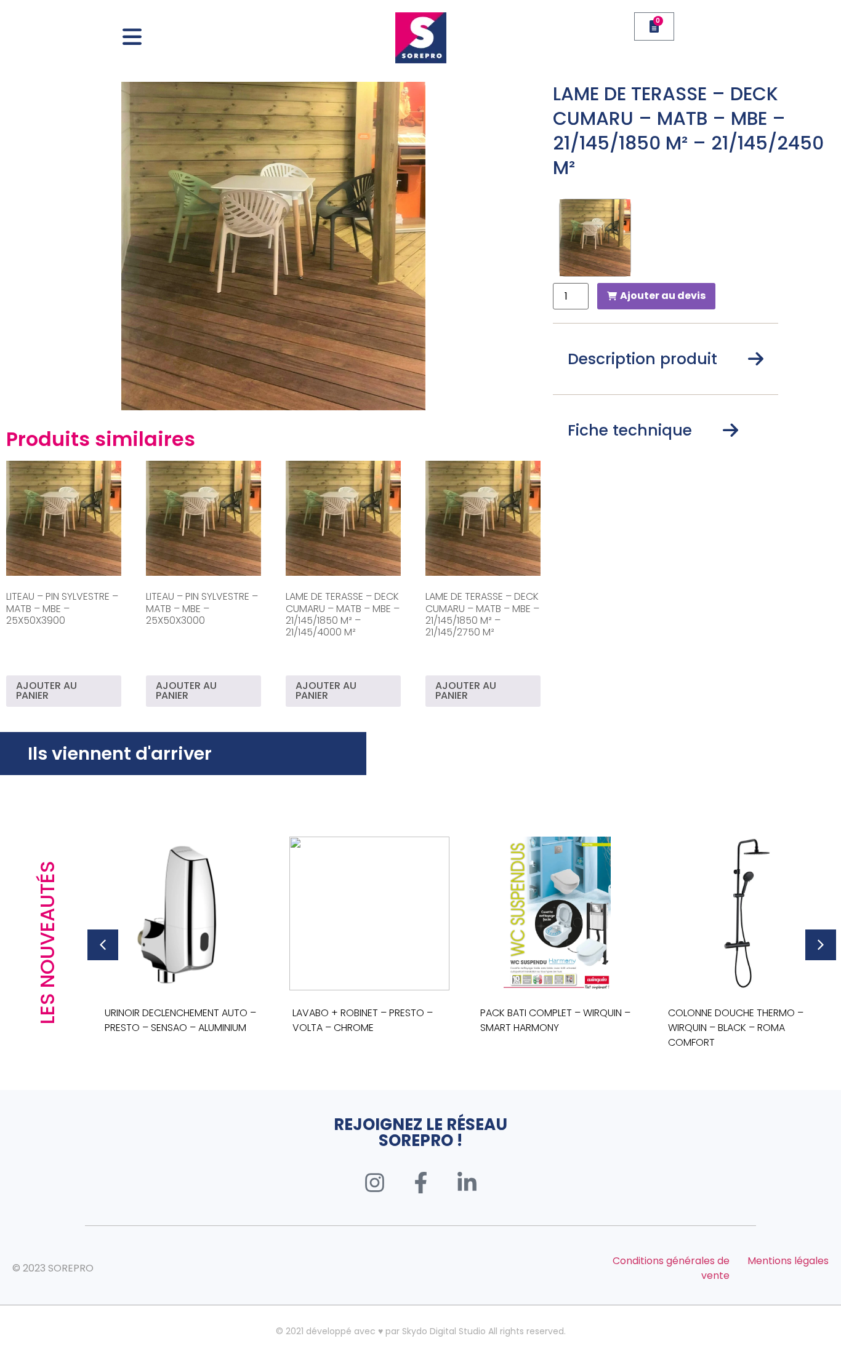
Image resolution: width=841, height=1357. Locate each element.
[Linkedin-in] (466, 1182)
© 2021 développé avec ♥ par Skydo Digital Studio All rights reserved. (421, 1331)
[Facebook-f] (420, 1182)
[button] (102, 944)
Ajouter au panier (46, 690)
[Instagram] (374, 1182)
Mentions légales (788, 1261)
